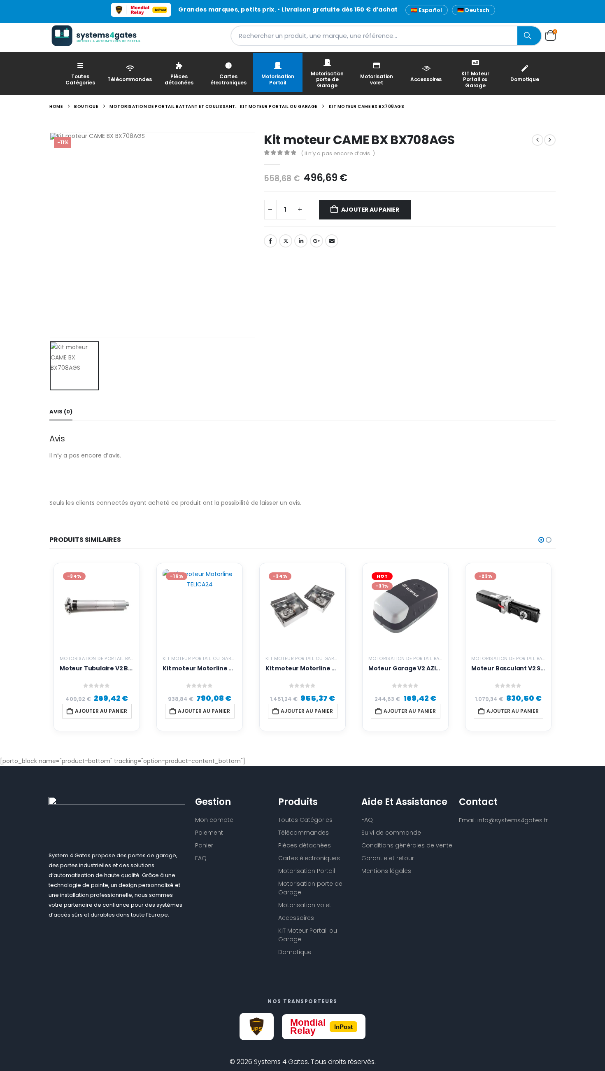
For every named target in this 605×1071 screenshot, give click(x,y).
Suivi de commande (391, 832)
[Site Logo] (100, 35)
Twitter (285, 240)
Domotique (524, 79)
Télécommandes (129, 79)
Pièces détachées (179, 79)
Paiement (209, 832)
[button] (541, 540)
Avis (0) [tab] (60, 411)
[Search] (529, 35)
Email (331, 240)
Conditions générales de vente (406, 845)
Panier (204, 845)
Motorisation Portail (277, 79)
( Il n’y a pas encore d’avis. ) (338, 153)
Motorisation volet (376, 79)
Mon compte (214, 820)
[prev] (537, 140)
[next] (550, 140)
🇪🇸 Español (426, 10)
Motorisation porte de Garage (327, 79)
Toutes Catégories (80, 79)
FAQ (201, 858)
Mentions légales (386, 871)
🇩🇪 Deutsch (473, 10)
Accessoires (426, 79)
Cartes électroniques (228, 79)
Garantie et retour (387, 858)
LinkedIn (300, 240)
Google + (316, 240)
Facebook (270, 240)
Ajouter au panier (370, 209)
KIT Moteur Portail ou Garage (475, 79)
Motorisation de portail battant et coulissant (121, 658)
